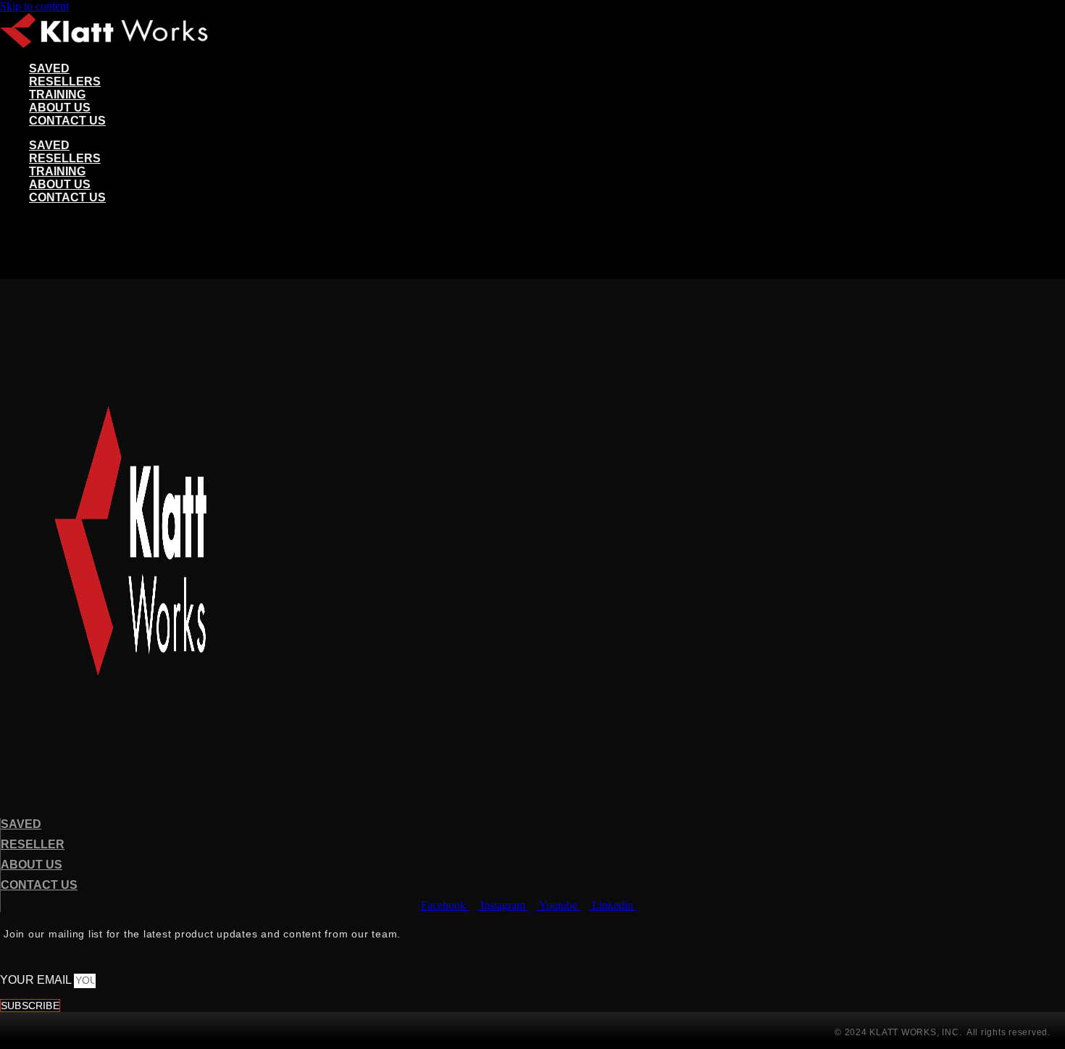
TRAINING (57, 94)
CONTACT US (67, 120)
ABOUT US (60, 107)
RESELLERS (65, 81)
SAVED (49, 68)
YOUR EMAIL (37, 980)
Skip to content (34, 6)
